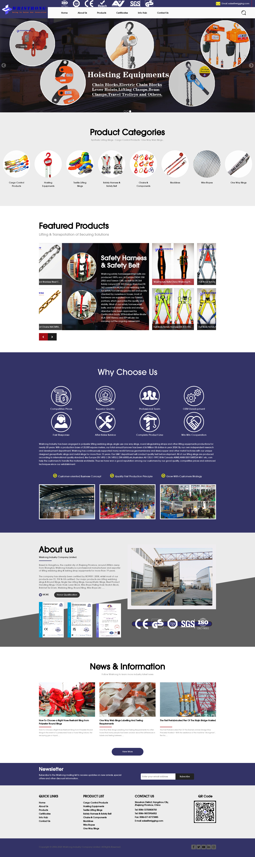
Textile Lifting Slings (92, 810)
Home (64, 12)
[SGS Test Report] (51, 619)
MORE (45, 594)
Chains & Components (95, 817)
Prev (3, 65)
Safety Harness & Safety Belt (97, 813)
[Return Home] (24, 9)
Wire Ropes (89, 824)
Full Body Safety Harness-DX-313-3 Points (151, 326)
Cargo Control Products (95, 802)
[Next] (52, 336)
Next (251, 65)
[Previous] (43, 336)
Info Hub (142, 12)
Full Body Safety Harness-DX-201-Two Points (196, 326)
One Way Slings (91, 828)
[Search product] (243, 12)
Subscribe (185, 776)
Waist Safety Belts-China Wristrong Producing (151, 281)
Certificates (122, 12)
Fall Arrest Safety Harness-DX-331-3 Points (196, 281)
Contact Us (162, 12)
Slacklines (88, 821)
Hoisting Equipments (93, 806)
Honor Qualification (67, 594)
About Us (82, 12)
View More (127, 751)
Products (101, 12)
